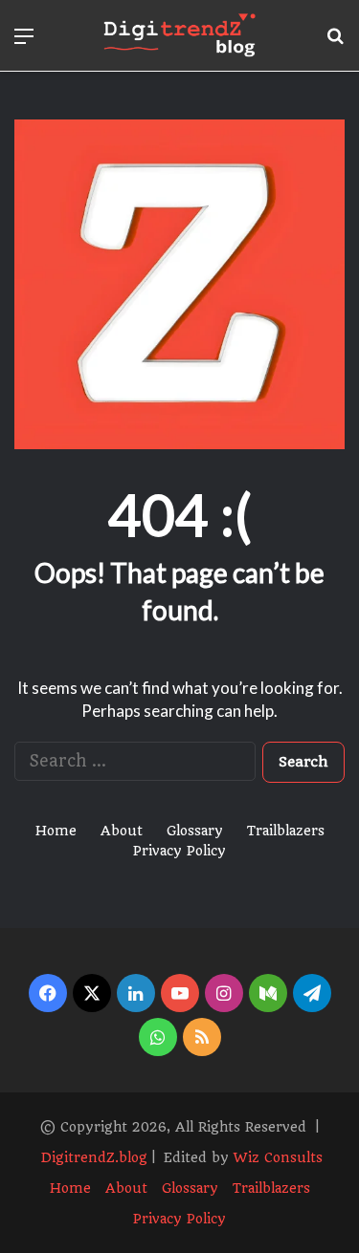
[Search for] (335, 42)
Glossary (195, 830)
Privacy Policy (179, 850)
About (122, 830)
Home (56, 830)
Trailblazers (286, 830)
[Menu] (24, 42)
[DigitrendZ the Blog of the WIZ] (180, 35)
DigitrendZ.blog (92, 1157)
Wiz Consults (278, 1157)
